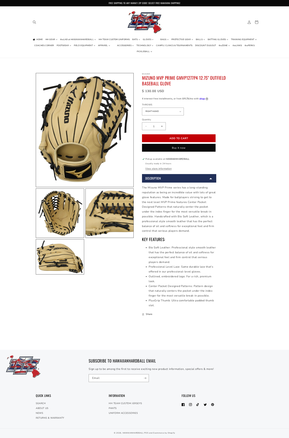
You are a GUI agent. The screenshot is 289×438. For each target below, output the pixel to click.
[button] (34, 22)
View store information (158, 168)
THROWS (147, 104)
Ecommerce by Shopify (164, 433)
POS (146, 433)
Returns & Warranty (50, 417)
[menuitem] (37, 40)
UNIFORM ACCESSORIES (123, 413)
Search (41, 403)
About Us (42, 408)
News (39, 413)
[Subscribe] (145, 378)
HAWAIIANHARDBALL (133, 433)
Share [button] (149, 314)
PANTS (113, 408)
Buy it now (179, 148)
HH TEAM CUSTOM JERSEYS (125, 403)
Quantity (146, 119)
